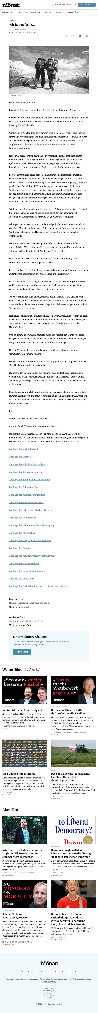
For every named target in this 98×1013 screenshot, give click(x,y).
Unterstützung (50, 982)
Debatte (6, 846)
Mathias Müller (58, 937)
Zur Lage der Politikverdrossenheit (27, 464)
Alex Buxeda (26, 942)
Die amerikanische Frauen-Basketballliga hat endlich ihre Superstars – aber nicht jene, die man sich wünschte (68, 919)
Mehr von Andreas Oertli (20, 625)
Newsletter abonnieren (16, 979)
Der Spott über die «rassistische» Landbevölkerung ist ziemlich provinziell (71, 777)
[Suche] (52, 5)
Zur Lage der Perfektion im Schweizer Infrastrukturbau (37, 586)
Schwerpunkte (8, 12)
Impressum (33, 979)
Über (79, 12)
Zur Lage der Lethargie (21, 456)
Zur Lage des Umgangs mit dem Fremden (30, 540)
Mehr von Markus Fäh (19, 607)
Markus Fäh (14, 29)
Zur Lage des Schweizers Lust (24, 487)
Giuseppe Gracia (9, 726)
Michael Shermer (9, 942)
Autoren (70, 12)
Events (59, 12)
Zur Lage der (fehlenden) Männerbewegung (31, 525)
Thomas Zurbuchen (59, 732)
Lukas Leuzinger (27, 726)
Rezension (55, 846)
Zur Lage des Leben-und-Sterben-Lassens (30, 510)
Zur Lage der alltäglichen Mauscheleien (29, 479)
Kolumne (55, 910)
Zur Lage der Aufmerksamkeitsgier (27, 494)
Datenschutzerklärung (82, 979)
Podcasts (48, 12)
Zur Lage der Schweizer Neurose (25, 472)
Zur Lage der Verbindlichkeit (24, 449)
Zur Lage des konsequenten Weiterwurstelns (32, 555)
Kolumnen (35, 12)
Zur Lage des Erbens (19, 548)
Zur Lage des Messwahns (22, 533)
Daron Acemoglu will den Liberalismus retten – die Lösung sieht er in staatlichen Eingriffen (71, 854)
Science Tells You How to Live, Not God (15, 916)
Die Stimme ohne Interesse (18, 773)
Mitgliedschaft (87, 4)
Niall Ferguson (9, 873)
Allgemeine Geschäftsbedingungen (55, 979)
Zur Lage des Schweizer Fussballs (26, 502)
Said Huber (7, 792)
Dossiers (23, 12)
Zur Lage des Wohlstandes (22, 517)
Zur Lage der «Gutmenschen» (24, 563)
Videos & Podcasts (10, 706)
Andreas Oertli (30, 29)
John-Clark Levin (27, 873)
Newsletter (60, 4)
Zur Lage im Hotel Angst (21, 578)
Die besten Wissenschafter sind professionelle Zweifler (68, 712)
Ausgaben (71, 4)
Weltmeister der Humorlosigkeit (22, 710)
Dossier (12, 21)
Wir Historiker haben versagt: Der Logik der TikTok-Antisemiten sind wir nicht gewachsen (23, 854)
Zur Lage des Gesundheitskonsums (27, 571)
